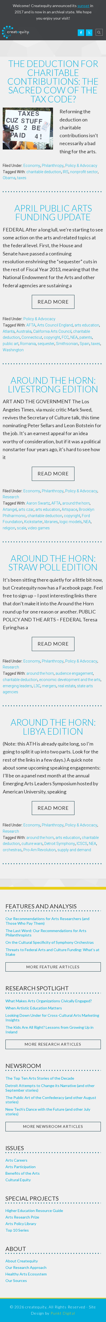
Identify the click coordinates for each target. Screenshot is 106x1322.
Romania (28, 343)
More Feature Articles (53, 966)
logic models (71, 522)
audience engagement (74, 673)
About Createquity (21, 1261)
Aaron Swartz (38, 503)
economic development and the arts (70, 679)
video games (39, 528)
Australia (24, 331)
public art (10, 343)
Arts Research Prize (22, 1217)
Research (11, 497)
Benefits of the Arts (22, 1173)
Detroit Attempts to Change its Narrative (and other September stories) (50, 1087)
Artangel (10, 509)
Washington (13, 350)
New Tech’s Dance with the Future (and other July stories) (47, 1111)
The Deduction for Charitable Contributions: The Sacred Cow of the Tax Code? (53, 81)
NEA (74, 337)
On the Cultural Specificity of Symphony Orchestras (49, 942)
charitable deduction (43, 172)
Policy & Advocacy (81, 165)
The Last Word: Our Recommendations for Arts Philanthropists (45, 933)
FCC (65, 337)
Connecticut (31, 337)
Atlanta (9, 331)
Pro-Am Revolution (39, 850)
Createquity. (15, 32)
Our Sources (16, 1280)
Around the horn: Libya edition (53, 726)
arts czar (26, 509)
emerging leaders (17, 686)
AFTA (31, 325)
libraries (51, 522)
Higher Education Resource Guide (34, 1210)
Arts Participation (20, 1166)
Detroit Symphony (59, 843)
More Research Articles (53, 1044)
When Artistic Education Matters (33, 1008)
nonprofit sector (84, 172)
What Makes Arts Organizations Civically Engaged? (48, 1001)
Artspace (69, 509)
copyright (52, 337)
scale (21, 528)
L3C (37, 686)
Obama (9, 178)
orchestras (12, 850)
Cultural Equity (18, 1179)
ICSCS (82, 843)
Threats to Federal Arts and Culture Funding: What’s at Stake (52, 952)
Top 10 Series (17, 1230)
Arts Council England (55, 325)
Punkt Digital (63, 1313)
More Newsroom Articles (53, 1126)
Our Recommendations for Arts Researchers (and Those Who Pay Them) (47, 921)
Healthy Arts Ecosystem (26, 1274)
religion (9, 528)
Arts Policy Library (20, 1223)
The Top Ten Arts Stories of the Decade (39, 1078)
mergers (49, 686)
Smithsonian (67, 343)
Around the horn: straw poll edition (53, 562)
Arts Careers (16, 1160)
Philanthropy (53, 165)
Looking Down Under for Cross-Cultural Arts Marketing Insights (52, 1017)
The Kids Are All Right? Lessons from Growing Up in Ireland (49, 1029)
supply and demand (74, 850)
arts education (86, 325)
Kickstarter (33, 522)
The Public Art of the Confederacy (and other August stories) (50, 1099)
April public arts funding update (53, 212)
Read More (53, 302)
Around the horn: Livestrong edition (53, 384)
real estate (66, 686)
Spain (84, 343)
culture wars (32, 843)
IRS (65, 172)
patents (85, 337)
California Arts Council (52, 331)
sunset (83, 5)
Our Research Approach (25, 1267)
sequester (46, 343)
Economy (31, 165)
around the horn (76, 503)
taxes (21, 178)
